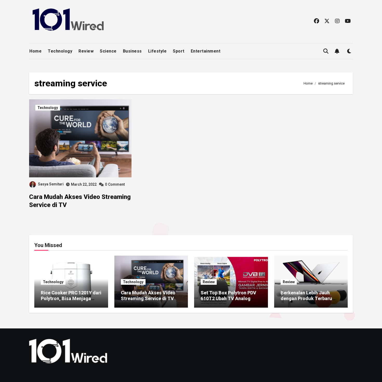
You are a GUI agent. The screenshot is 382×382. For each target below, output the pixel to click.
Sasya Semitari (51, 184)
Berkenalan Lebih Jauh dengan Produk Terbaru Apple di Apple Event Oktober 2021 (306, 301)
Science (108, 51)
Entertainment (206, 51)
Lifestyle (157, 51)
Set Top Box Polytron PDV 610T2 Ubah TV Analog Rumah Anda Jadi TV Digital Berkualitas (228, 301)
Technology (60, 51)
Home (35, 51)
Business (132, 51)
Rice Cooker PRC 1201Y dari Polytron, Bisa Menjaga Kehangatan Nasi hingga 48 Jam (71, 301)
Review (86, 51)
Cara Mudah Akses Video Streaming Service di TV (148, 295)
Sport (179, 51)
